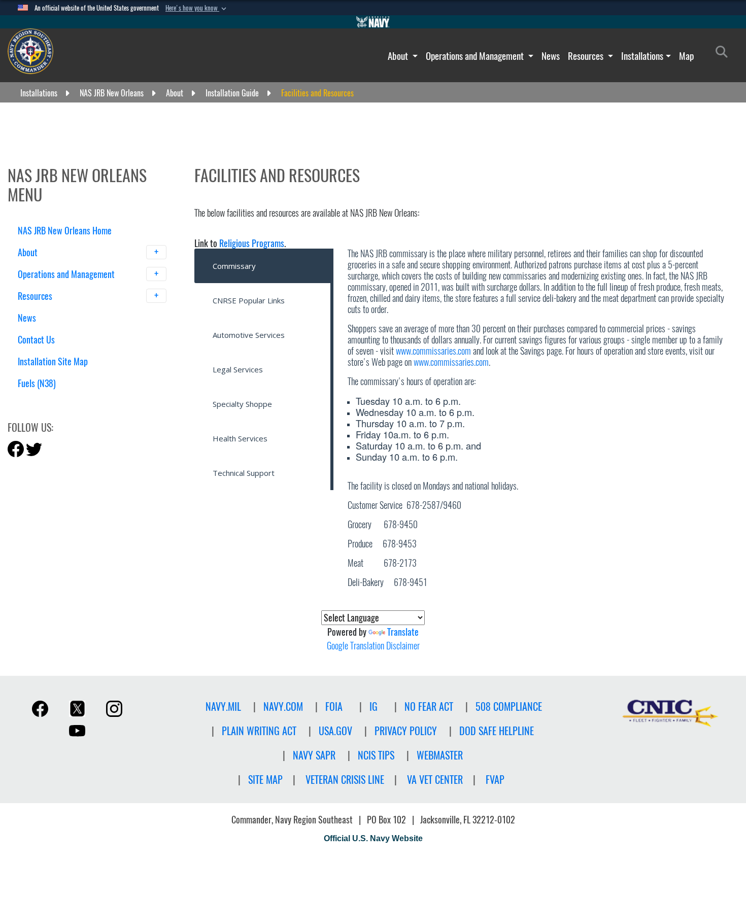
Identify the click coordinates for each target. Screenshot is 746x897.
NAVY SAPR (314, 755)
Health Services (240, 438)
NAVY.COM (283, 706)
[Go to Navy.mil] (373, 21)
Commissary (234, 266)
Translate (403, 632)
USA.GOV (335, 731)
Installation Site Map (53, 361)
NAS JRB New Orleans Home (65, 230)
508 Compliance (509, 706)
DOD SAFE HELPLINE (496, 731)
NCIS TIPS (376, 755)
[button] (196, 8)
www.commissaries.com (433, 350)
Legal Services (238, 369)
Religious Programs (251, 243)
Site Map (265, 779)
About (399, 55)
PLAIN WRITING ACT (259, 731)
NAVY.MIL (223, 706)
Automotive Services (249, 335)
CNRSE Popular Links (249, 300)
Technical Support (244, 473)
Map (686, 55)
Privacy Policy (406, 731)
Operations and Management (476, 55)
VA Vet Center (435, 779)
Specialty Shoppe (242, 404)
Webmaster (440, 755)
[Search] (71, 401)
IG (373, 706)
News (550, 55)
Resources (586, 55)
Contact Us (36, 339)
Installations (642, 55)
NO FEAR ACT (428, 706)
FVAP (495, 779)
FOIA (334, 706)
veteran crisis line (345, 779)
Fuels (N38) (37, 383)
